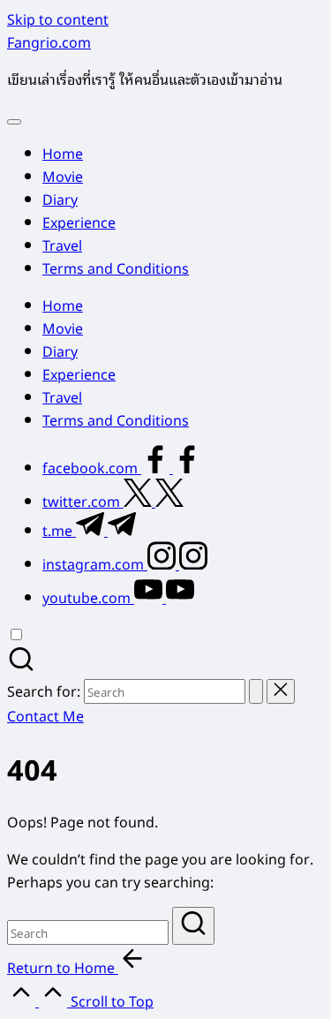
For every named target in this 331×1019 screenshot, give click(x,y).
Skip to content (58, 18)
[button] (256, 691)
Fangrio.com (49, 41)
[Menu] (14, 122)
